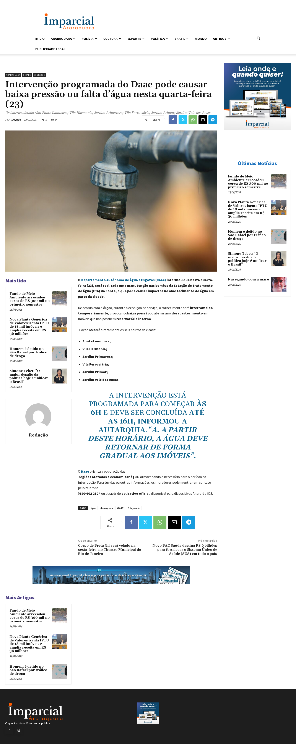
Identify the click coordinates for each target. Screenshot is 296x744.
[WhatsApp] (193, 119)
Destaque (39, 75)
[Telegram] (212, 119)
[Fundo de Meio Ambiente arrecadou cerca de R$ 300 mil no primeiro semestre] (59, 298)
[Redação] (38, 416)
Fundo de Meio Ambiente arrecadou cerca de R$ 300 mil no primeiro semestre (30, 299)
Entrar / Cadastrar (42, 3)
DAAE (120, 508)
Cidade (27, 75)
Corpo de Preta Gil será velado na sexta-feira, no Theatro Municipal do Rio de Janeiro (109, 549)
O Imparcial (133, 508)
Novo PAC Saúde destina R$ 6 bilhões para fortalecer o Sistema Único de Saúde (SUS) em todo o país (185, 549)
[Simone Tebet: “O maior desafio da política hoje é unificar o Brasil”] (59, 376)
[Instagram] (19, 730)
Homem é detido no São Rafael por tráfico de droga (28, 352)
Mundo (201, 39)
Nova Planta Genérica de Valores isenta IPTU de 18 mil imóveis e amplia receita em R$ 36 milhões (29, 326)
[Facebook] (173, 119)
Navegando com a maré (248, 279)
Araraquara (61, 39)
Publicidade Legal (50, 49)
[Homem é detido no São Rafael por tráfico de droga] (59, 353)
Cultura (110, 39)
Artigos (219, 39)
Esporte (134, 39)
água (93, 508)
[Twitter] (183, 119)
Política (158, 39)
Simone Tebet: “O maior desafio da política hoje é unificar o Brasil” (29, 376)
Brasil (180, 39)
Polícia (88, 39)
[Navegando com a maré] (278, 284)
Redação (15, 120)
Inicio (40, 39)
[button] (258, 39)
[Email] (202, 119)
